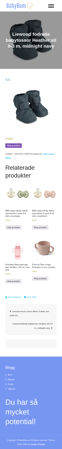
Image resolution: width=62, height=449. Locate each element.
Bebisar (11, 379)
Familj (10, 384)
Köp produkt (13, 145)
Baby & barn (49, 154)
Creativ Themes (37, 444)
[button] (6, 79)
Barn (10, 375)
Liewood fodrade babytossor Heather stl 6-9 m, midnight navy (32, 326)
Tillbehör (12, 389)
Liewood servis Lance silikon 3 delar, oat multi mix (29, 313)
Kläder (8, 158)
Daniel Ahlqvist (14, 297)
